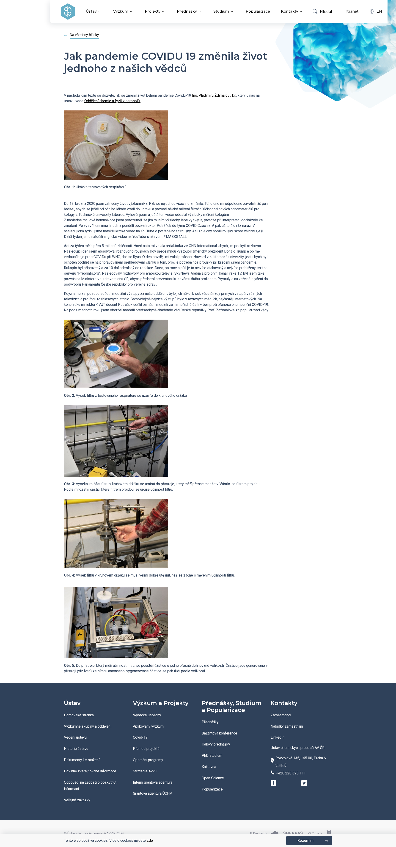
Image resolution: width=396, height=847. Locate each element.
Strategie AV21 (145, 771)
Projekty (152, 11)
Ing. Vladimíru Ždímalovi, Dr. (214, 95)
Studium (221, 11)
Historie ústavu (76, 748)
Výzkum (120, 11)
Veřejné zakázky (77, 800)
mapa (281, 765)
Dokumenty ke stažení (81, 760)
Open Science (213, 778)
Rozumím (305, 840)
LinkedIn (277, 737)
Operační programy (148, 760)
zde (150, 840)
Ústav (91, 11)
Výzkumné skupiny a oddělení (87, 726)
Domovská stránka (79, 715)
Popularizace (258, 11)
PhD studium (212, 755)
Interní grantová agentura (152, 782)
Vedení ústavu (75, 737)
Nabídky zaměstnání (287, 726)
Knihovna (209, 767)
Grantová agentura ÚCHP (152, 793)
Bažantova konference (219, 733)
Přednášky (187, 11)
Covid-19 (140, 737)
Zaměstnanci (281, 715)
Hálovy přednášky (216, 744)
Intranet (351, 11)
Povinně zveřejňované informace (90, 771)
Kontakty (289, 11)
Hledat (326, 11)
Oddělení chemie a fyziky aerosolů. (112, 101)
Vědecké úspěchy (147, 715)
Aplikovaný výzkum (148, 726)
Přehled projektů (146, 748)
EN (379, 11)
